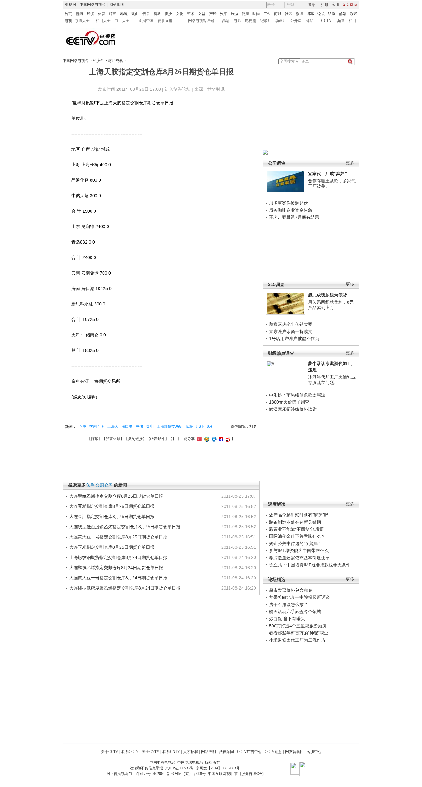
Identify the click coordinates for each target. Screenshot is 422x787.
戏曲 (135, 14)
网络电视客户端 (201, 21)
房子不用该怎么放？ (288, 604)
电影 (237, 21)
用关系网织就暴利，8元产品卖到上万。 (331, 305)
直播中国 (146, 21)
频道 (341, 21)
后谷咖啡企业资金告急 (290, 210)
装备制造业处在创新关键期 (295, 522)
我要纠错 (113, 439)
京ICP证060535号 (179, 768)
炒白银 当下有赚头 (287, 618)
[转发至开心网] (199, 439)
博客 (310, 14)
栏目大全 (103, 21)
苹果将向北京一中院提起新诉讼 (299, 597)
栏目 (352, 21)
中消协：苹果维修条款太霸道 (297, 394)
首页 (68, 14)
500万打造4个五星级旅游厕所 (298, 625)
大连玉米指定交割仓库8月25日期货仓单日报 (111, 547)
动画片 (280, 21)
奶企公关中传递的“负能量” (294, 543)
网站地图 (116, 4)
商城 (277, 14)
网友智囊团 (294, 752)
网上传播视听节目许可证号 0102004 (135, 774)
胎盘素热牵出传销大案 (290, 324)
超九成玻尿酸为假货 (327, 294)
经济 (90, 14)
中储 (139, 426)
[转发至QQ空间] (206, 439)
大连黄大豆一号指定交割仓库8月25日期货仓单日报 (118, 536)
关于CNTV (150, 752)
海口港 (127, 426)
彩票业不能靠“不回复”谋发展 (296, 529)
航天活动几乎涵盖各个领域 (295, 611)
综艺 (112, 14)
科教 (157, 14)
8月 (210, 426)
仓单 (82, 426)
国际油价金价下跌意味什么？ (297, 536)
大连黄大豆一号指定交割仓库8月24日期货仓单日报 (118, 577)
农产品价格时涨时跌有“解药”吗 (298, 514)
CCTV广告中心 (249, 752)
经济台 (98, 60)
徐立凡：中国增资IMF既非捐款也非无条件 (309, 564)
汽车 (223, 14)
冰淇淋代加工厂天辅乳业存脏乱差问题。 (332, 379)
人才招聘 (190, 752)
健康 (245, 14)
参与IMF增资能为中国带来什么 (299, 550)
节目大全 (122, 21)
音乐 (146, 14)
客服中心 (314, 752)
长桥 (189, 426)
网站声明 (208, 752)
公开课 (296, 21)
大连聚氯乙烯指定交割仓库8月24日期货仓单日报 (116, 567)
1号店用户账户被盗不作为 (294, 338)
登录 (311, 5)
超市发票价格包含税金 (290, 590)
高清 (226, 21)
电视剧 (250, 21)
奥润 (150, 426)
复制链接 (135, 439)
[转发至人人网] (213, 439)
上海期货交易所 (170, 426)
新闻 (79, 14)
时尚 (256, 14)
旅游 (234, 14)
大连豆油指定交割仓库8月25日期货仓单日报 (111, 516)
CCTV (326, 21)
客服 (335, 4)
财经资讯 (115, 60)
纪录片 (265, 21)
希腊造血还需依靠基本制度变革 (299, 557)
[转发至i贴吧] (220, 439)
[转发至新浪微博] (227, 439)
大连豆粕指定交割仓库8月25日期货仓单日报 (111, 506)
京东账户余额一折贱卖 (290, 331)
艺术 (190, 14)
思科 (200, 426)
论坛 (321, 14)
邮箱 (342, 14)
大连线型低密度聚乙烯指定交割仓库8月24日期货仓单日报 (124, 588)
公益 (201, 14)
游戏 (353, 14)
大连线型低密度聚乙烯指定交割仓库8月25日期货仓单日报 (124, 526)
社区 (288, 14)
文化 (179, 14)
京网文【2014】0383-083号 (218, 768)
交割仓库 (96, 426)
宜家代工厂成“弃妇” (327, 173)
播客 (309, 21)
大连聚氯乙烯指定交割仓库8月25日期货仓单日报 (116, 496)
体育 (101, 14)
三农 (267, 14)
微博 (299, 14)
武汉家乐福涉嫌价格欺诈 (293, 409)
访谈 (331, 14)
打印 (94, 439)
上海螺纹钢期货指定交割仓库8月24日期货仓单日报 (118, 557)
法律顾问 (226, 752)
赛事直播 (165, 21)
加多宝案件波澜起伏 (288, 203)
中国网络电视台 (93, 4)
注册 (324, 5)
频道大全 (82, 21)
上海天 (112, 426)
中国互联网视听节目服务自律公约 (236, 774)
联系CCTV (130, 752)
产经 (213, 14)
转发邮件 (157, 439)
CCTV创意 (273, 752)
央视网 (70, 4)
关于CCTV (109, 752)
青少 (168, 14)
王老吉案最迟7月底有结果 (294, 217)
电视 (68, 21)
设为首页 (349, 4)
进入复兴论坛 (178, 89)
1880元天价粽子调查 (289, 402)
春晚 (124, 14)
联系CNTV (171, 752)
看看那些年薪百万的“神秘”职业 (298, 632)
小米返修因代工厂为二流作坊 (297, 640)
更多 (350, 163)
